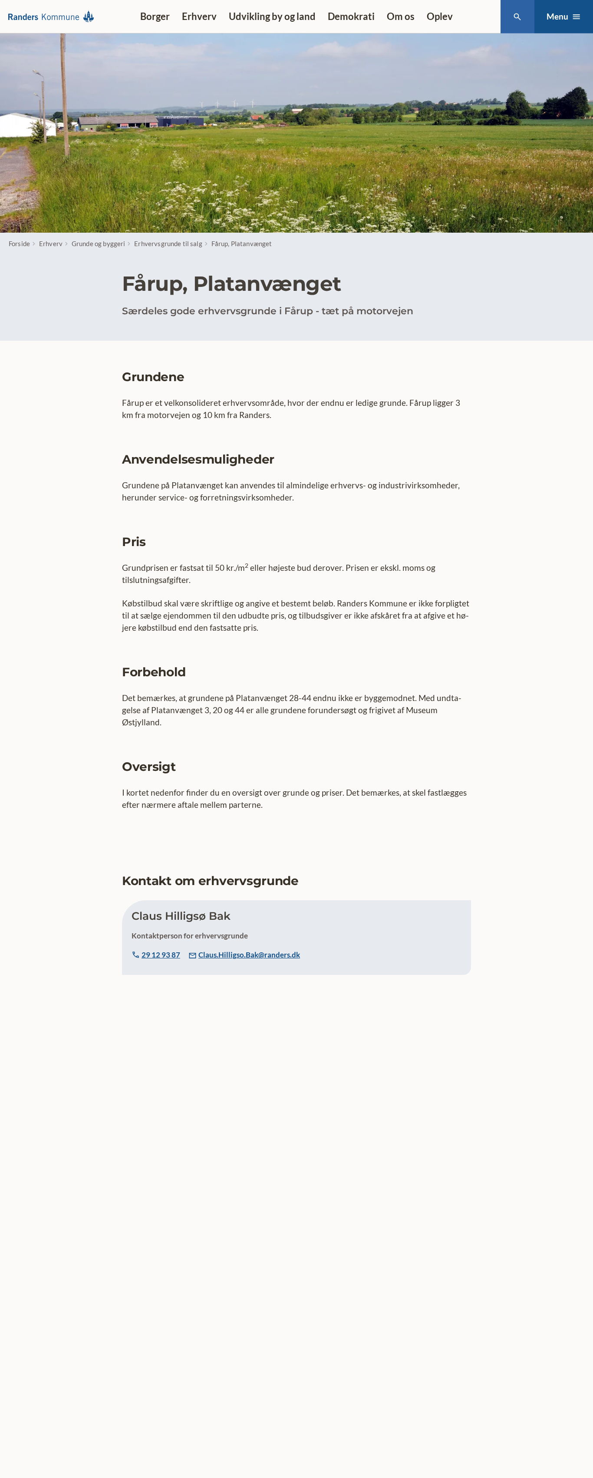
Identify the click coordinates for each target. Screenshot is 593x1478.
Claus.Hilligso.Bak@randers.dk (249, 954)
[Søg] (517, 16)
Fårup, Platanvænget (241, 243)
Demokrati (351, 16)
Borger (155, 16)
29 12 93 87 (161, 954)
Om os (401, 16)
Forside (19, 243)
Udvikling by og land (272, 16)
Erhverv (199, 16)
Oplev (440, 16)
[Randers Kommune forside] (53, 17)
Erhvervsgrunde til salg (168, 243)
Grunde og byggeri (98, 243)
